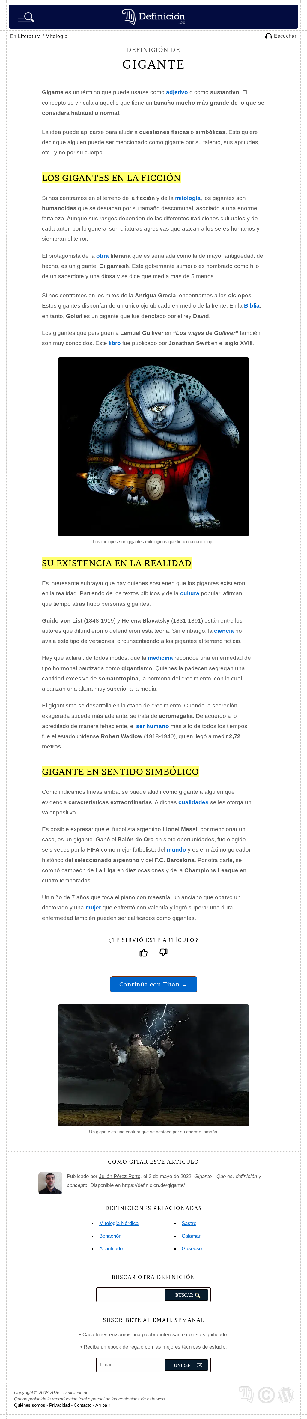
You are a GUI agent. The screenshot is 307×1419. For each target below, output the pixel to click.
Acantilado (111, 1248)
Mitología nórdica (119, 1223)
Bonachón (110, 1236)
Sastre (189, 1223)
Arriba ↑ (103, 1405)
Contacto (82, 1405)
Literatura (29, 36)
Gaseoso (192, 1248)
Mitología (57, 36)
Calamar (191, 1236)
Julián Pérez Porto (119, 1176)
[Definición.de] (153, 17)
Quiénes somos (29, 1405)
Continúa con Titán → (153, 984)
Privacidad (59, 1405)
